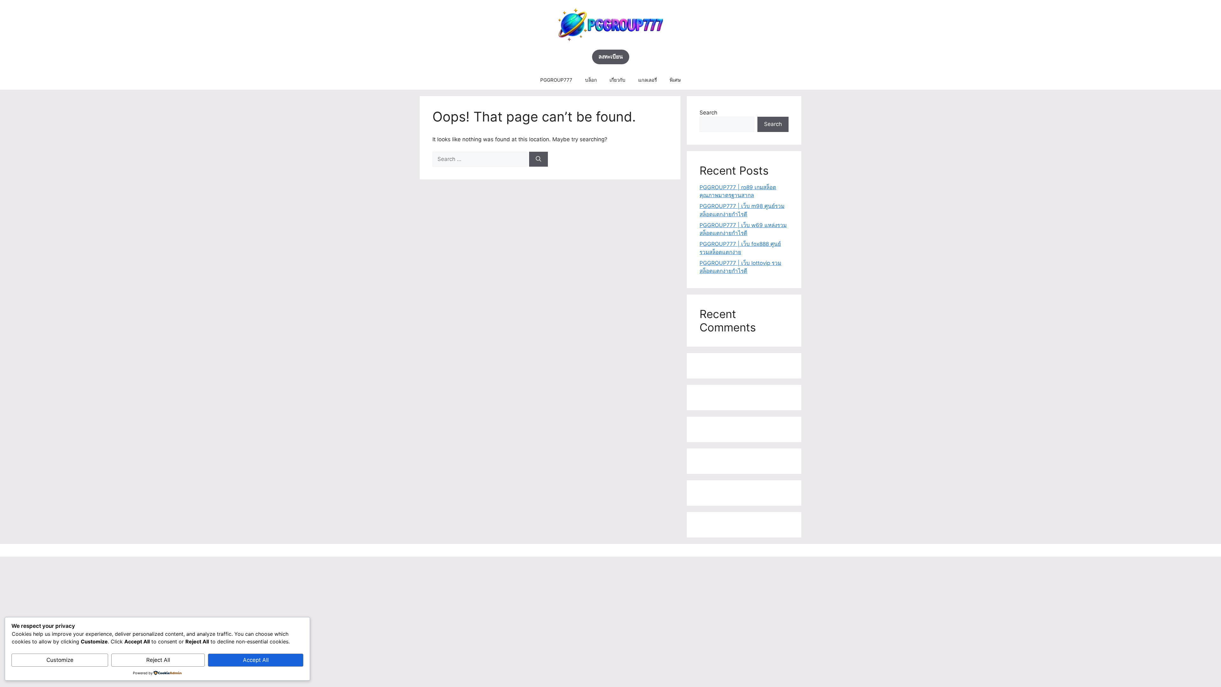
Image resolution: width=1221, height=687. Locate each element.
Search (708, 112)
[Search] (538, 159)
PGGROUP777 (556, 80)
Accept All (256, 660)
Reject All (158, 660)
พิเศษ (675, 80)
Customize (59, 660)
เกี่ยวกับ (617, 80)
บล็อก (591, 80)
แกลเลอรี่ (647, 80)
